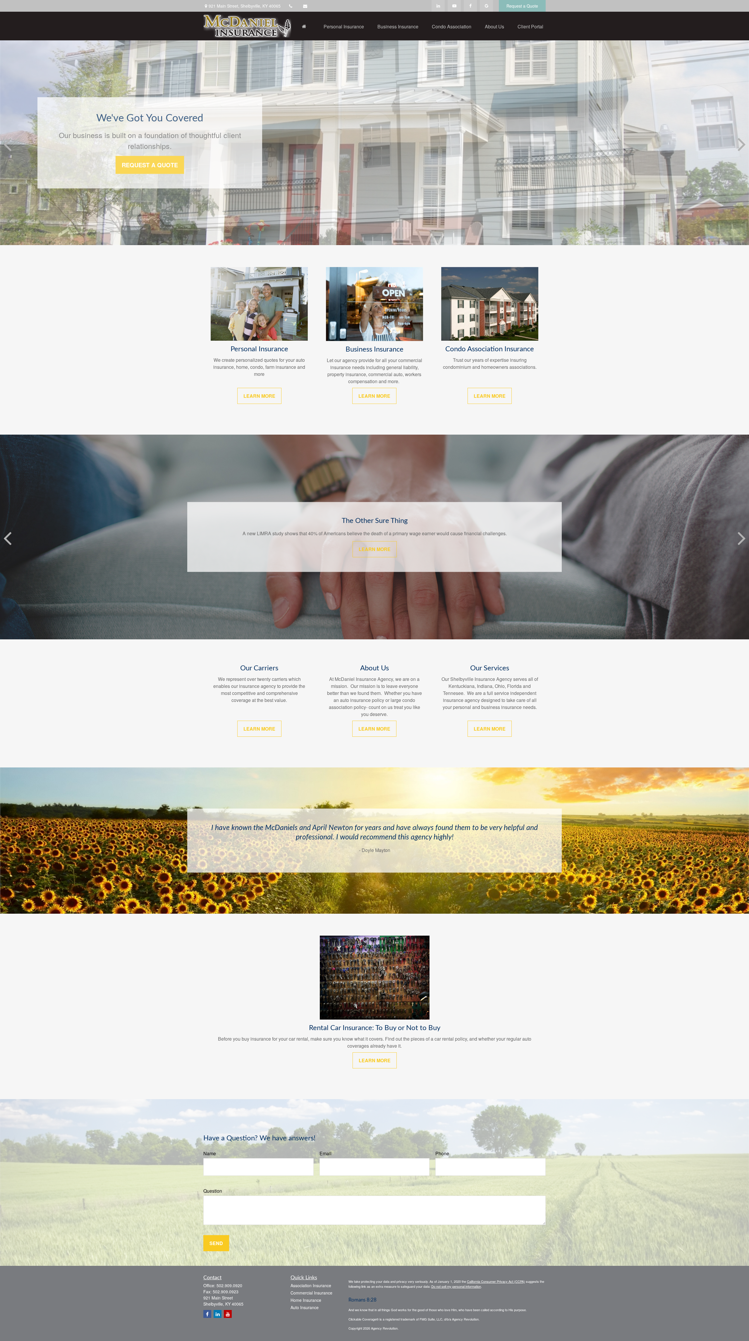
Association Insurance (311, 1285)
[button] (304, 26)
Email (325, 1153)
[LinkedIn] (438, 6)
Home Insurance (306, 1300)
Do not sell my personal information (456, 1286)
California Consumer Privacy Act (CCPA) (496, 1281)
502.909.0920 (229, 1285)
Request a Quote (522, 6)
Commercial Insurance (311, 1293)
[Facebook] (470, 6)
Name (209, 1153)
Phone (442, 1153)
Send (216, 1243)
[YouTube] (454, 6)
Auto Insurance (305, 1307)
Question (212, 1190)
